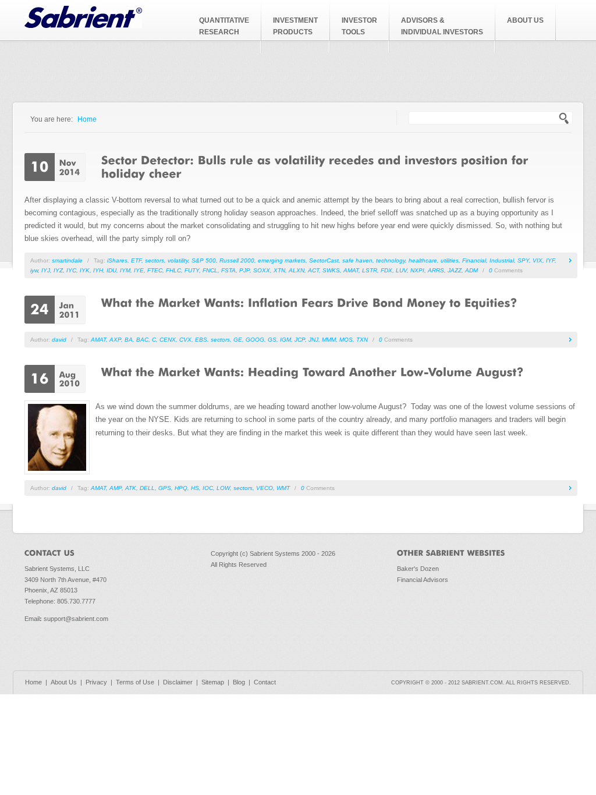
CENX (167, 339)
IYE (139, 270)
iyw (34, 270)
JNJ (313, 339)
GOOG (255, 339)
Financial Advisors (422, 579)
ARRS (436, 270)
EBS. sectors (212, 339)
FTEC (154, 270)
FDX (386, 270)
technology (390, 260)
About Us (64, 682)
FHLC (173, 270)
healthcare (423, 260)
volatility (178, 260)
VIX (537, 260)
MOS (346, 339)
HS (195, 488)
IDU (111, 270)
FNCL (210, 270)
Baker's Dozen (418, 568)
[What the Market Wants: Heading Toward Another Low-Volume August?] (312, 371)
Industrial (501, 260)
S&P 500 (203, 260)
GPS (164, 488)
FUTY (192, 270)
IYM (125, 270)
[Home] (83, 25)
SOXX (261, 270)
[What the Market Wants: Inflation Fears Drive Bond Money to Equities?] (309, 302)
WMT (283, 488)
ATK (130, 488)
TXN (362, 339)
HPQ (181, 488)
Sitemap (212, 682)
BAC (142, 339)
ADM (471, 270)
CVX (185, 339)
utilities (450, 260)
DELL (147, 488)
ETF (136, 260)
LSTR (369, 270)
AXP (115, 339)
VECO (264, 488)
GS (272, 339)
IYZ (58, 270)
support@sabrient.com (76, 618)
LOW (223, 488)
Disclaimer (178, 682)
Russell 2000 (236, 260)
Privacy (96, 682)
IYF (550, 260)
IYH (98, 270)
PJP (244, 270)
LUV (401, 270)
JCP (300, 339)
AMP (115, 488)
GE (237, 339)
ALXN (296, 270)
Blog (239, 682)
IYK (85, 270)
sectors (154, 260)
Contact (265, 682)
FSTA (228, 270)
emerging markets (282, 260)
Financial (474, 260)
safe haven (357, 260)
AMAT (351, 270)
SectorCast (324, 260)
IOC (208, 488)
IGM (285, 339)
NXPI (417, 270)
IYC (71, 270)
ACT (313, 270)
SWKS (331, 270)
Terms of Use (135, 682)
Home (87, 119)
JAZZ (455, 270)
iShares (117, 260)
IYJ (45, 270)
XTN (279, 270)
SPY (523, 260)
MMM (329, 339)
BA (129, 339)
